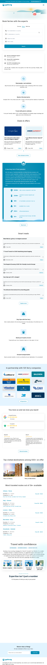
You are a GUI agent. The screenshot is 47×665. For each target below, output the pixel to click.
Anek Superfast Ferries (8, 506)
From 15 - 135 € (39, 522)
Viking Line (9, 534)
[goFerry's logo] (7, 4)
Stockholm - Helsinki (9, 529)
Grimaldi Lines (18, 506)
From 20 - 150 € (39, 493)
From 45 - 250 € (39, 532)
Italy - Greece (7, 500)
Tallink (4, 534)
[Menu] (43, 5)
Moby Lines (13, 515)
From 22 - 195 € (39, 512)
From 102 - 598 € (39, 503)
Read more (23, 225)
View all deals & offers (23, 155)
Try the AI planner (35, 1)
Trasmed (19, 525)
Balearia (5, 525)
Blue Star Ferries (7, 496)
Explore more (23, 303)
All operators (23, 401)
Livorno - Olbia (7, 510)
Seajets (24, 496)
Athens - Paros (7, 491)
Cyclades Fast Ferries (17, 496)
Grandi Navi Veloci (11, 525)
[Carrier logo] (8, 374)
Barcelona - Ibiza (8, 519)
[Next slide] (44, 440)
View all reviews (23, 451)
